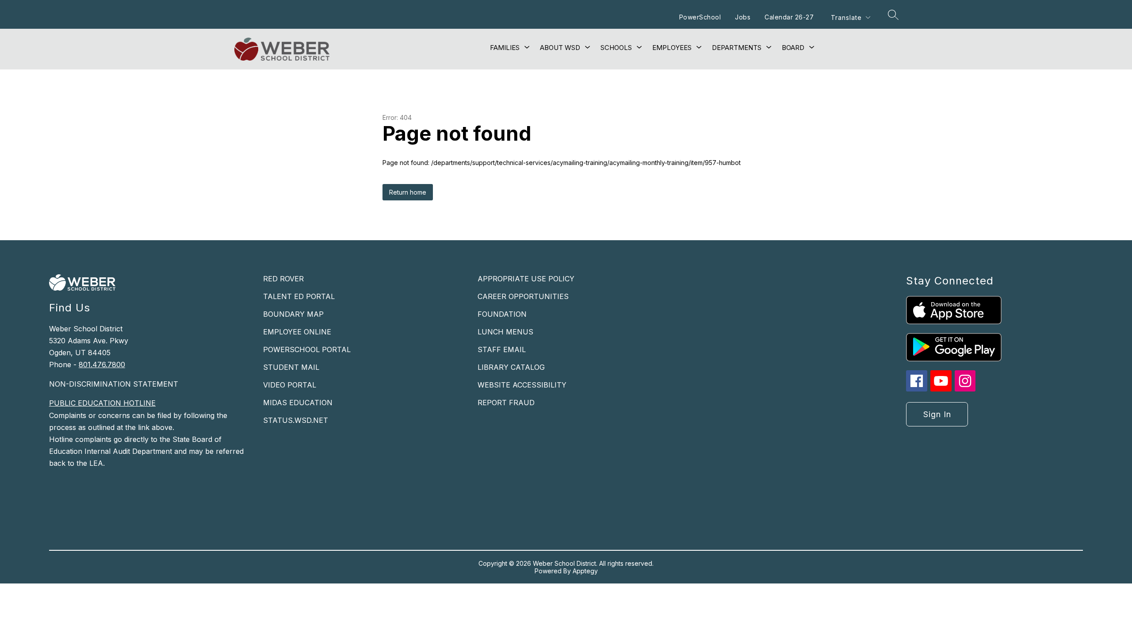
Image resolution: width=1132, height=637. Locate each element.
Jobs (742, 17)
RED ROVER (283, 278)
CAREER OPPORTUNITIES (523, 296)
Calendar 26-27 (789, 17)
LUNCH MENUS (505, 331)
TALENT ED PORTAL (299, 296)
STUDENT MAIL (291, 367)
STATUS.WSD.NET (295, 420)
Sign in (937, 414)
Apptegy (585, 571)
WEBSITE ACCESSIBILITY (522, 384)
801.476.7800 (102, 364)
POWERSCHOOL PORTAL (307, 349)
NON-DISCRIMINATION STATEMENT (113, 384)
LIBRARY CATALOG (511, 367)
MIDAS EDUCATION (298, 402)
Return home (407, 192)
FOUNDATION (502, 314)
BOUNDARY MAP (293, 314)
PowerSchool (700, 17)
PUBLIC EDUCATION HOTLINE (102, 403)
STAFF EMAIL (502, 349)
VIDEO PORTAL (289, 384)
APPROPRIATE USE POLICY (526, 278)
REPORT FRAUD (506, 402)
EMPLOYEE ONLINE (297, 331)
